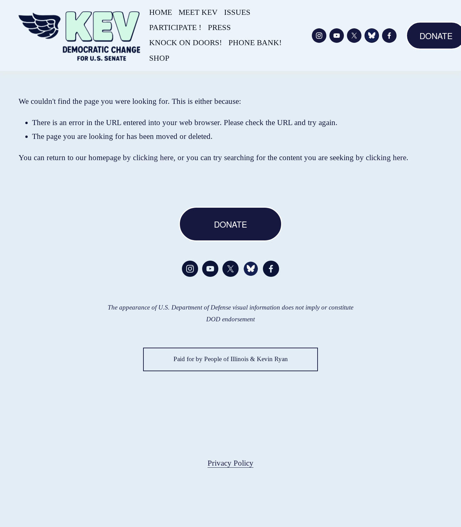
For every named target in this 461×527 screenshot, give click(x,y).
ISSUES (237, 12)
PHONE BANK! (255, 42)
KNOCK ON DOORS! (185, 42)
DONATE (230, 224)
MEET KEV (198, 12)
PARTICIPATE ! (175, 27)
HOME (160, 12)
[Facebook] (389, 35)
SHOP (159, 58)
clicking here (153, 157)
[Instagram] (319, 35)
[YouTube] (336, 35)
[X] (354, 35)
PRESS (219, 27)
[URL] (371, 35)
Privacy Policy (230, 463)
